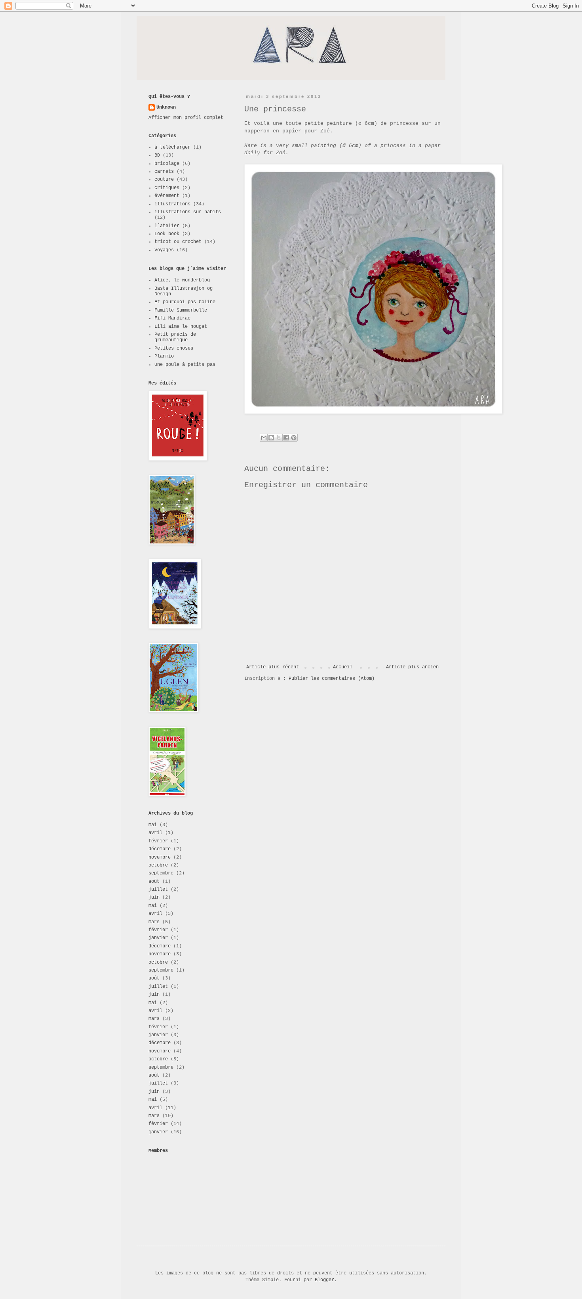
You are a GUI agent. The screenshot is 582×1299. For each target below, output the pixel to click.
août (154, 881)
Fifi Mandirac (172, 318)
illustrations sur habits (187, 212)
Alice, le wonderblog (182, 280)
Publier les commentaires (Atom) (332, 678)
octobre (158, 865)
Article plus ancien (412, 667)
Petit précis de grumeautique (175, 337)
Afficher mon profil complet (185, 118)
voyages (164, 250)
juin (154, 897)
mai (152, 825)
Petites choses (173, 348)
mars (154, 922)
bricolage (166, 163)
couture (164, 179)
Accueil (342, 667)
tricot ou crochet (178, 242)
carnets (164, 171)
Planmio (164, 356)
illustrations (172, 204)
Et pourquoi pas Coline (184, 302)
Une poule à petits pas (184, 364)
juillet (158, 889)
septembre (160, 873)
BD (157, 155)
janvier (158, 938)
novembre (159, 857)
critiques (166, 188)
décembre (159, 849)
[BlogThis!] (271, 438)
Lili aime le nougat (180, 326)
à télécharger (172, 147)
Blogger (324, 1280)
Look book (166, 234)
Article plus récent (272, 667)
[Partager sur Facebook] (286, 438)
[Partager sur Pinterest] (294, 438)
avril (155, 833)
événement (166, 196)
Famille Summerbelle (180, 310)
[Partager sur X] (279, 438)
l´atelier (166, 226)
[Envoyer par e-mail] (264, 438)
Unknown (166, 107)
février (158, 841)
